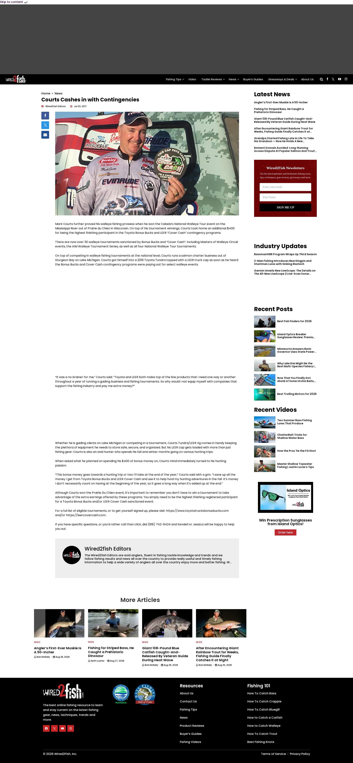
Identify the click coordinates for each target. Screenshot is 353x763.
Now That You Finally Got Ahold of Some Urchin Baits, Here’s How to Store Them (295, 381)
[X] (54, 728)
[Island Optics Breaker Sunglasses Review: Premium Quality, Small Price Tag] (264, 336)
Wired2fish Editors (108, 548)
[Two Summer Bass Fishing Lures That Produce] (264, 422)
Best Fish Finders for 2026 (294, 321)
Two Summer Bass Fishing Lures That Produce (294, 421)
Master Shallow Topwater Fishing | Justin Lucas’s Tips (295, 465)
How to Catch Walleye (263, 726)
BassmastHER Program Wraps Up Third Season (285, 254)
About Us (307, 79)
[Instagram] (70, 728)
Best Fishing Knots (260, 742)
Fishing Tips (173, 79)
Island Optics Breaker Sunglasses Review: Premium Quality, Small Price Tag (296, 337)
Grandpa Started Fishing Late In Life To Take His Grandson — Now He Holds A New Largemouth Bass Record (284, 141)
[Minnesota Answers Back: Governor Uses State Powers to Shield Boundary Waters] (264, 351)
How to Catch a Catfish (264, 718)
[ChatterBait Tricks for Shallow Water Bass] (264, 437)
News (232, 79)
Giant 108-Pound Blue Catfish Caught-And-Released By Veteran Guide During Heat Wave (284, 120)
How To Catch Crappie (264, 701)
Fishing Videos (190, 742)
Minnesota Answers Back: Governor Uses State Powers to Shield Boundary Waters (296, 352)
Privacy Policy (300, 754)
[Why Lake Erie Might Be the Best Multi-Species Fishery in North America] (264, 365)
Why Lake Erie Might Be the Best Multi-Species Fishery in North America (296, 366)
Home (45, 93)
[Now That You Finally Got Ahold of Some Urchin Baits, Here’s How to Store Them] (264, 380)
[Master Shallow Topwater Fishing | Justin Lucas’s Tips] (264, 466)
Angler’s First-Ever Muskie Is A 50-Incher (281, 102)
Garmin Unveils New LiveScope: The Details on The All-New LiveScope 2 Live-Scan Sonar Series (284, 274)
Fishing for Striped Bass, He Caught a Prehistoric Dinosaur (279, 110)
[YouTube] (62, 728)
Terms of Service (273, 754)
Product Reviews (192, 726)
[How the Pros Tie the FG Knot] (264, 451)
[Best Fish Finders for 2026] (264, 322)
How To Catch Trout (262, 734)
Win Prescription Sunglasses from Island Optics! (285, 522)
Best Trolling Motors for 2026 (297, 394)
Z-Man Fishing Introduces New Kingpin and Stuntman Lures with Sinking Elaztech (282, 262)
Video (192, 79)
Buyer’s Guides (253, 79)
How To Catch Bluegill (263, 709)
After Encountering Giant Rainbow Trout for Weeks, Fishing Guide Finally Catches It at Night (283, 132)
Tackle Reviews (211, 79)
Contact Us (188, 701)
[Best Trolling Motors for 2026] (264, 395)
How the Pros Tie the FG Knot (296, 451)
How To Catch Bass (261, 693)
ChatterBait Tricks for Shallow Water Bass (292, 436)
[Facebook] (46, 728)
